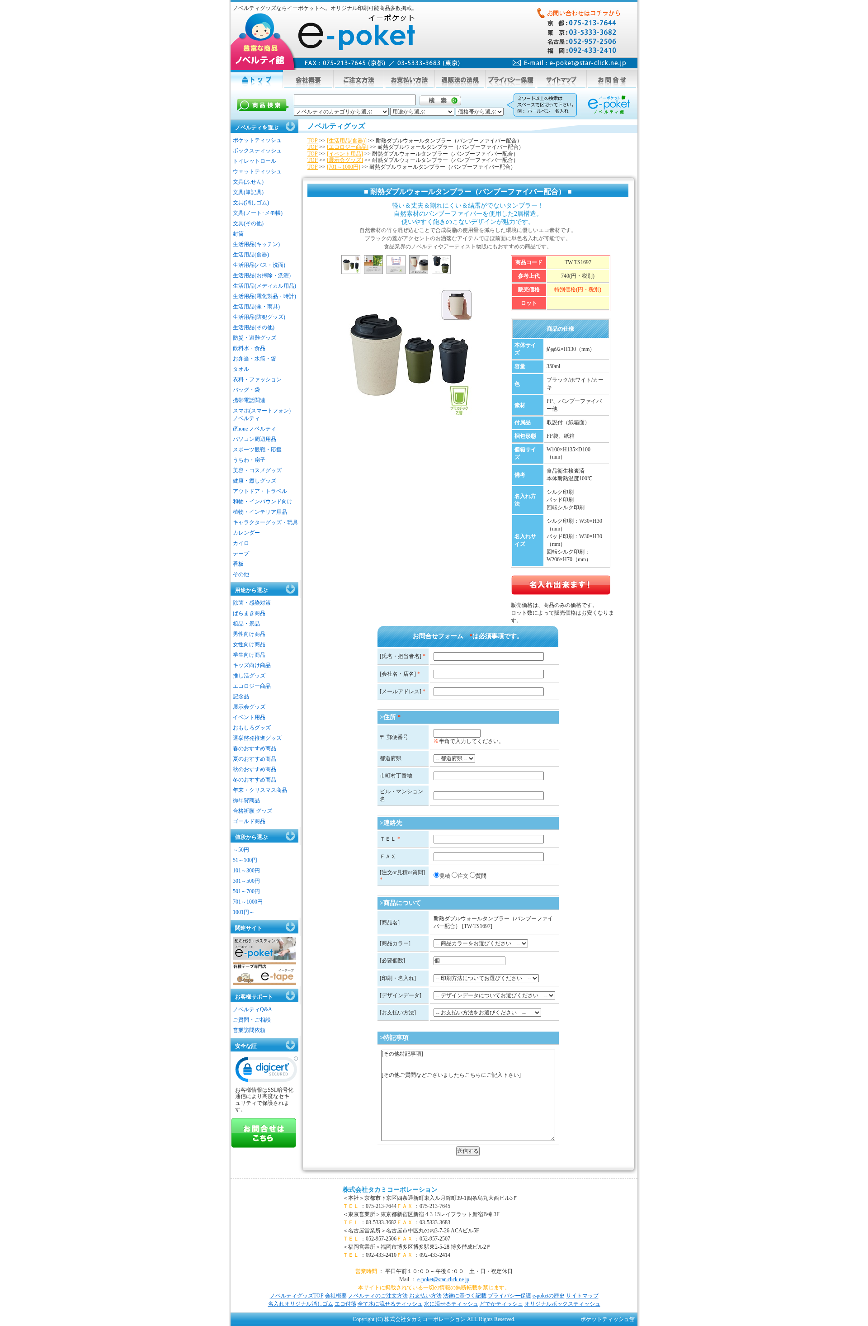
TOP (312, 140)
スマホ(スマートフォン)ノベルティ (262, 414)
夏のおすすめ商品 (254, 759)
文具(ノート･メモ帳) (258, 213)
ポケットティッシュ (257, 140)
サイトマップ (582, 1296)
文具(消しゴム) (251, 202)
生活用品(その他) (253, 327)
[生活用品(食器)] (347, 140)
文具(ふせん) (248, 182)
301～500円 (246, 881)
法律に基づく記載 (464, 1296)
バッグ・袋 (246, 390)
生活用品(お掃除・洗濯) (262, 275)
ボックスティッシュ (257, 150)
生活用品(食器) (251, 254)
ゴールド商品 (249, 821)
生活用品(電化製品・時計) (264, 296)
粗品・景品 (246, 623)
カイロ (241, 543)
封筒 (238, 234)
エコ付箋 (345, 1304)
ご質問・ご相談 (252, 1020)
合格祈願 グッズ (252, 811)
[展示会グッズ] (345, 160)
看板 (238, 564)
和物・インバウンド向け (262, 501)
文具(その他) (248, 223)
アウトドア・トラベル (260, 491)
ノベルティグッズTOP (297, 1296)
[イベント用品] (345, 154)
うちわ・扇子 (249, 460)
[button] (266, 1071)
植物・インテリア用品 (260, 512)
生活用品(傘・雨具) (256, 306)
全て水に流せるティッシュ (390, 1304)
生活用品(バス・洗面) (259, 265)
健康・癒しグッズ (254, 481)
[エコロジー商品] (347, 147)
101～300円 (246, 870)
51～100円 (245, 860)
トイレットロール (254, 161)
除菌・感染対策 (252, 603)
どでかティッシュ (501, 1304)
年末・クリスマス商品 (260, 790)
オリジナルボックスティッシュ (562, 1304)
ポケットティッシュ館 (607, 1319)
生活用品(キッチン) (256, 244)
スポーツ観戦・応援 (257, 449)
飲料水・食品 (249, 348)
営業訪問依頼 (249, 1030)
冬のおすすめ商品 (254, 780)
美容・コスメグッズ (257, 470)
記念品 (241, 696)
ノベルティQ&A (252, 1009)
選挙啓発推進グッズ (257, 738)
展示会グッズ (249, 707)
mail (569, 63)
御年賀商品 (246, 800)
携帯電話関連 (249, 400)
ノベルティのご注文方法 (378, 1296)
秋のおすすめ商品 (254, 769)
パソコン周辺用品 (254, 439)
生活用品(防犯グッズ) (259, 317)
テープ (241, 553)
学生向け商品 (249, 655)
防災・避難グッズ (254, 338)
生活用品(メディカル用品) (264, 286)
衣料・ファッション (257, 379)
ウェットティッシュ (257, 171)
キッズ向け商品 (252, 665)
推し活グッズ (249, 675)
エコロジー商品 (252, 686)
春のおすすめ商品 (254, 748)
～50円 (241, 850)
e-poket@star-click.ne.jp (443, 1279)
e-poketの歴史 (549, 1296)
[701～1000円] (343, 167)
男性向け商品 (249, 634)
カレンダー (246, 533)
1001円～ (244, 912)
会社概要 (336, 1296)
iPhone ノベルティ (254, 429)
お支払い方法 (425, 1296)
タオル (241, 369)
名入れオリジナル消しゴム (300, 1304)
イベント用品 (249, 717)
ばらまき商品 (249, 613)
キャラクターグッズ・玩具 (265, 522)
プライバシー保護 (509, 1296)
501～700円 (246, 891)
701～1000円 (248, 902)
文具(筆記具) (248, 192)
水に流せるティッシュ (451, 1304)
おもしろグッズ (252, 728)
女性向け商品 (249, 644)
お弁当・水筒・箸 (254, 358)
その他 (241, 574)
